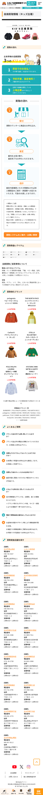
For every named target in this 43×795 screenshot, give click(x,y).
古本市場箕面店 (9, 685)
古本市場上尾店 (9, 549)
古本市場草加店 (29, 604)
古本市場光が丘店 (10, 630)
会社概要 (13, 773)
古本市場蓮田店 (9, 575)
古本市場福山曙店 (10, 737)
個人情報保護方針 (30, 777)
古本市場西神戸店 (10, 711)
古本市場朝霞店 (9, 604)
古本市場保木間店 (30, 630)
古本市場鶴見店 (29, 656)
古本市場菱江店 (29, 685)
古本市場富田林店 (10, 656)
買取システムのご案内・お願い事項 (21, 234)
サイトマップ (29, 773)
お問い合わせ (13, 777)
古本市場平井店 (29, 711)
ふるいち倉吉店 (29, 549)
